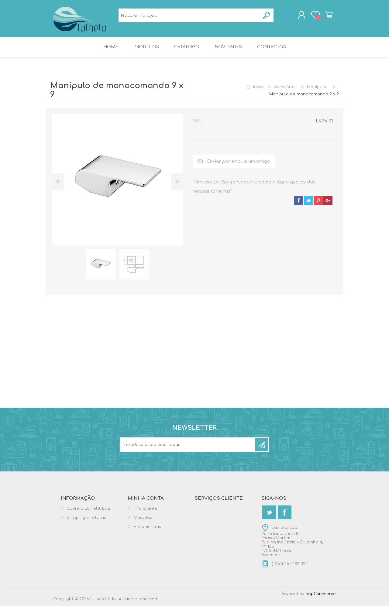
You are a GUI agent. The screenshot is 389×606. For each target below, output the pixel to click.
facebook (298, 200)
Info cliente (145, 508)
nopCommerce (320, 594)
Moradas (143, 517)
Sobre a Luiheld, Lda (88, 508)
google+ (327, 200)
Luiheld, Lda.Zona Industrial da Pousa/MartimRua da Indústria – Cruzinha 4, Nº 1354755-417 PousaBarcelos (292, 541)
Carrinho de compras (329, 15)
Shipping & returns (86, 517)
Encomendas (147, 527)
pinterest (318, 200)
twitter (308, 200)
